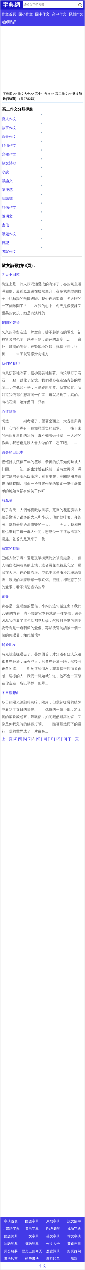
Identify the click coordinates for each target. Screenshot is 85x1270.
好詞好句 (74, 1251)
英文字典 (53, 1236)
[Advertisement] (42, 58)
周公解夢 (11, 1251)
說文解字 (74, 1221)
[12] (57, 739)
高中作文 (59, 14)
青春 (5, 596)
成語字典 (74, 1229)
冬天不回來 (11, 274)
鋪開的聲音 (11, 323)
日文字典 (32, 1236)
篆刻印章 (53, 1258)
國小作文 (25, 14)
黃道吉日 (74, 1244)
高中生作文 (43, 93)
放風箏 (7, 500)
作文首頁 (9, 14)
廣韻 (74, 1258)
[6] (25, 739)
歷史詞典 (53, 1251)
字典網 (7, 93)
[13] (64, 739)
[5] (20, 739)
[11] (50, 739)
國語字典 (32, 1221)
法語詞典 (11, 1244)
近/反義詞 (53, 1229)
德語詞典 (32, 1244)
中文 (42, 1266)
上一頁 (7, 739)
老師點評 (9, 22)
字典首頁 (11, 1221)
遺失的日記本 (12, 452)
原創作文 (76, 14)
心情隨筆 (9, 411)
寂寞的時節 (11, 548)
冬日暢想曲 (11, 693)
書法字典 (32, 1229)
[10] (44, 739)
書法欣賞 (11, 1258)
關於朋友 (9, 645)
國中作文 (42, 14)
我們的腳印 (11, 363)
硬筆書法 (32, 1258)
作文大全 (24, 93)
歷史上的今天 (32, 1251)
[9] (38, 739)
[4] (15, 739)
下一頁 (73, 739)
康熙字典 (53, 1221)
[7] (30, 739)
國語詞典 (11, 1236)
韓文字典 (74, 1236)
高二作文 (61, 93)
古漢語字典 (10, 1229)
